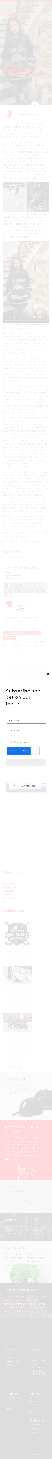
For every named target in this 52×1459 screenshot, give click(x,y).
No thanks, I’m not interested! (26, 786)
